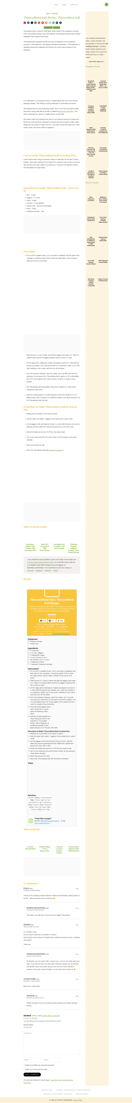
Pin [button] (52, 621)
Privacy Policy (77, 1100)
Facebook (30, 570)
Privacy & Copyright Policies (58, 1094)
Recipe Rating (28, 1025)
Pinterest (48, 570)
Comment (28, 1033)
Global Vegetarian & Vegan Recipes (73, 1090)
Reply (77, 888)
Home (56, 4)
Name (26, 1060)
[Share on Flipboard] (42, 23)
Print (44, 621)
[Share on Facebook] (28, 23)
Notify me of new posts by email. (36, 1069)
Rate (61, 621)
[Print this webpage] (50, 23)
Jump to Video (57, 27)
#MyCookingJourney (42, 823)
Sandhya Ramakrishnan (60, 634)
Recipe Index (82, 1094)
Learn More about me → (97, 61)
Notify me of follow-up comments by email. (39, 1065)
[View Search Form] (106, 4)
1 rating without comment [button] (50, 1015)
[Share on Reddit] (39, 23)
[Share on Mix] (46, 23)
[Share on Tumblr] (60, 23)
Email (46, 1060)
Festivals (55, 13)
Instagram (39, 570)
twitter (56, 570)
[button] (48, 614)
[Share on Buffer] (57, 23)
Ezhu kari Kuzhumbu (66, 111)
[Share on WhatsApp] (53, 23)
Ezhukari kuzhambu (55, 450)
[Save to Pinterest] (25, 23)
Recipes (64, 4)
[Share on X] (32, 23)
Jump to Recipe (48, 27)
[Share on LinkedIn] (35, 23)
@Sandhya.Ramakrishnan (50, 821)
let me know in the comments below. (41, 562)
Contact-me (74, 4)
